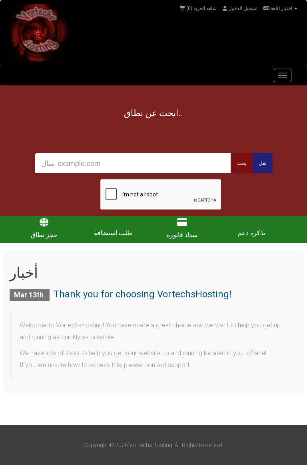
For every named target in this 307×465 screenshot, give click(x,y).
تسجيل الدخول (242, 8)
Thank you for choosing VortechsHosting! (142, 294)
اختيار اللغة (281, 8)
